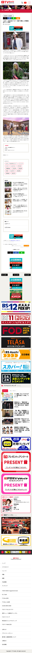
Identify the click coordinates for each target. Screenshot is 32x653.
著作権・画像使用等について (9, 637)
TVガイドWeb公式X (7, 624)
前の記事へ (4, 275)
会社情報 (4, 644)
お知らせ (4, 629)
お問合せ (4, 640)
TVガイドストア (6, 617)
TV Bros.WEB (5, 598)
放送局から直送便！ (8, 15)
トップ (3, 563)
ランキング (5, 585)
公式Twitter (7, 227)
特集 (3, 574)
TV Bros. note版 (6, 602)
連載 (3, 578)
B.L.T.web (4, 594)
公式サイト (7, 223)
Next (29, 552)
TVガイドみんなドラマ (7, 609)
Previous (2, 552)
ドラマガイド (5, 567)
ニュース (4, 570)
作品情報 (4, 582)
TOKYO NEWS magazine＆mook (10, 590)
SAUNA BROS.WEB (6, 605)
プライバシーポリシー (7, 633)
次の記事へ (27, 275)
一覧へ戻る (16, 275)
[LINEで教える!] (14, 18)
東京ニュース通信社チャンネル (9, 613)
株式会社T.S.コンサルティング (9, 620)
